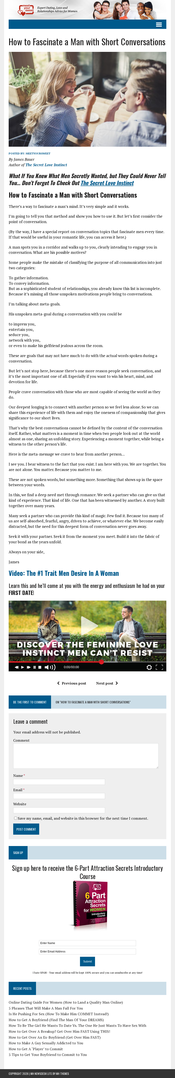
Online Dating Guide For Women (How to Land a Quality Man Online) (66, 1002)
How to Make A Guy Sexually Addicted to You (46, 1042)
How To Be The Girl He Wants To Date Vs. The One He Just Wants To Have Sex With (77, 1025)
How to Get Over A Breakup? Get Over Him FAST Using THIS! (59, 1031)
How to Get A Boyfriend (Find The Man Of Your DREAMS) (56, 1019)
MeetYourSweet (38, 153)
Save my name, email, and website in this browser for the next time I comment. (83, 818)
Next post (104, 683)
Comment (21, 740)
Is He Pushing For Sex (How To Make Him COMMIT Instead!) (59, 1013)
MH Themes (62, 1073)
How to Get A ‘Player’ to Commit (36, 1048)
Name (18, 775)
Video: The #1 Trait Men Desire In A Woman (64, 573)
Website (19, 803)
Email (18, 789)
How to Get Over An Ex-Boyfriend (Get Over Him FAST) (54, 1037)
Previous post (74, 683)
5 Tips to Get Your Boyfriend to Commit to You (48, 1054)
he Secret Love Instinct (106, 183)
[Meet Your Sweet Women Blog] (87, 10)
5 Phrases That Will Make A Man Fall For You (46, 1008)
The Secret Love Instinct (46, 164)
